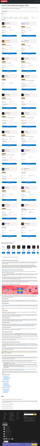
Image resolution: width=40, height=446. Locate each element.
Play (3, 252)
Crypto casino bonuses (19, 320)
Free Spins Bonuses (6, 379)
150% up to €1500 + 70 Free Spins (6, 209)
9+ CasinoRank (4, 18)
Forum (4, 418)
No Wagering (11, 17)
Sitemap (18, 418)
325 (21, 240)
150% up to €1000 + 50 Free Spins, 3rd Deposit (8, 117)
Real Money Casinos (6, 389)
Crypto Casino (16, 18)
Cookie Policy (10, 418)
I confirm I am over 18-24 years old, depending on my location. (30, 416)
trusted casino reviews (27, 369)
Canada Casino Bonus (6, 385)
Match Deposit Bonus (6, 377)
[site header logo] (4, 1)
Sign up (35, 414)
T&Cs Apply (9, 54)
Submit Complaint (11, 414)
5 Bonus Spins (23, 154)
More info (3, 51)
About (17, 414)
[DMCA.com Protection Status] (6, 442)
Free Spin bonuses (19, 312)
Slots (4, 415)
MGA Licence (26, 17)
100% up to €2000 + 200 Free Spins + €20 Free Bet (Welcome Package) (28, 209)
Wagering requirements (5, 271)
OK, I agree (34, 444)
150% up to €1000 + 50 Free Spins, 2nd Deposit (27, 80)
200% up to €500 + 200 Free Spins (6, 27)
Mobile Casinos (5, 392)
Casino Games (5, 414)
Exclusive (20, 18)
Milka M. (4, 13)
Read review (3, 251)
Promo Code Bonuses (5, 17)
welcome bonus (13, 300)
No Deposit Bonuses (26, 18)
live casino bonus (11, 328)
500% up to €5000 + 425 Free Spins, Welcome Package (8, 155)
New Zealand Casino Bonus (7, 386)
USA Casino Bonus (6, 382)
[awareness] (7, 439)
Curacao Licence (21, 17)
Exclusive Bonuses (6, 378)
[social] (24, 441)
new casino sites (30, 344)
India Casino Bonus (6, 384)
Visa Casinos (15, 17)
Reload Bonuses (5, 376)
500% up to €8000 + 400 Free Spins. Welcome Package (27, 136)
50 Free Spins (4, 80)
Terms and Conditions (11, 415)
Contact (17, 415)
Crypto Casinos (5, 391)
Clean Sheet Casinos (10, 18)
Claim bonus (9, 35)
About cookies (28, 444)
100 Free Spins (4, 173)
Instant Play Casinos (6, 390)
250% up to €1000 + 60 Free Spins (6, 99)
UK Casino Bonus (5, 383)
